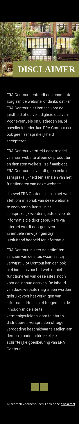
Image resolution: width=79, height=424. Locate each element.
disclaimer (68, 404)
